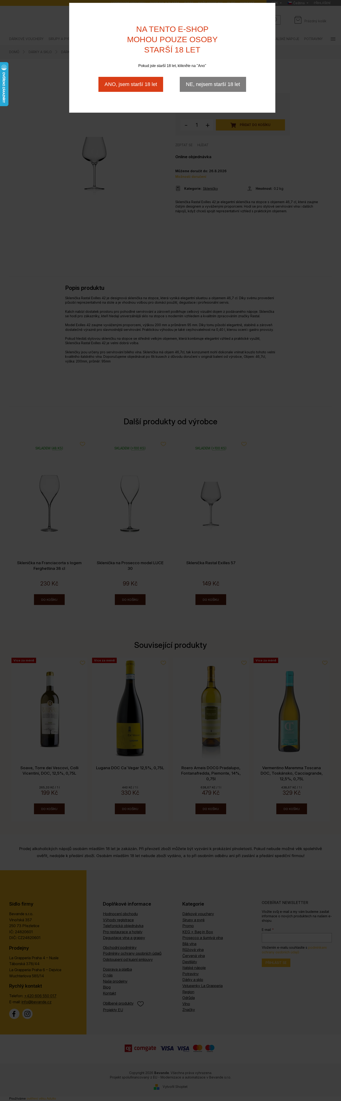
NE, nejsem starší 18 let (213, 84)
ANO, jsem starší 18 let (131, 84)
